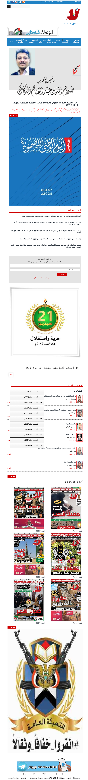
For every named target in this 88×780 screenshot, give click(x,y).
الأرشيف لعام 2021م (31, 419)
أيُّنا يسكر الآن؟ (71, 424)
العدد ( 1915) (77, 577)
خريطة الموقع (48, 1)
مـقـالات (78, 390)
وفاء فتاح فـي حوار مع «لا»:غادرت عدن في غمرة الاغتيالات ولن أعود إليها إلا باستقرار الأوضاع (50, 239)
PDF (11, 42)
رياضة (40, 42)
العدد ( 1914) (40, 623)
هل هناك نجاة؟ (70, 434)
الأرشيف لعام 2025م (31, 397)
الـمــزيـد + (13, 115)
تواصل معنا (59, 1)
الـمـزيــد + (11, 476)
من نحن (69, 1)
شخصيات (65, 42)
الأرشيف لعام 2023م (31, 408)
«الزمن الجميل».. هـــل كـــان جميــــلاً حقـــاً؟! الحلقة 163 (57, 448)
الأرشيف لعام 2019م (31, 429)
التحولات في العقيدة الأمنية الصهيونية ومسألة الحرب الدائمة (53, 410)
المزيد (9, 402)
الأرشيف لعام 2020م (31, 424)
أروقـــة (31, 42)
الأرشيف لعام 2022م (31, 413)
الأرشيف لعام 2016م (31, 445)
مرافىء (20, 42)
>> (11, 374)
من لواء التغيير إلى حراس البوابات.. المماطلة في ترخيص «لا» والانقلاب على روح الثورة (45, 396)
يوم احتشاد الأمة (70, 462)
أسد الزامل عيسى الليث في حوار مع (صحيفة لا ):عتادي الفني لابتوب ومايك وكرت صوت (51, 216)
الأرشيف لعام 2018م (31, 435)
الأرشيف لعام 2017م (31, 440)
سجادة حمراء (51, 42)
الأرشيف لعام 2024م (31, 402)
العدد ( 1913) (77, 623)
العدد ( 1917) (77, 531)
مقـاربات (76, 42)
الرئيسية (77, 1)
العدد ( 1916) (40, 577)
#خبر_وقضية (71, 23)
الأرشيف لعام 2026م (31, 392)
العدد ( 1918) (40, 531)
